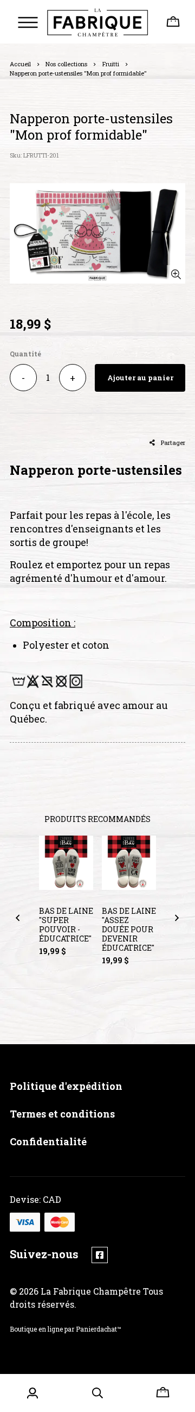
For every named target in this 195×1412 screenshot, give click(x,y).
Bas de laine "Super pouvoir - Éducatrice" (66, 925)
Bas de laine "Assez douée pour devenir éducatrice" (129, 929)
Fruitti (110, 64)
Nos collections (66, 64)
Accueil (20, 64)
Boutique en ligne (36, 1329)
